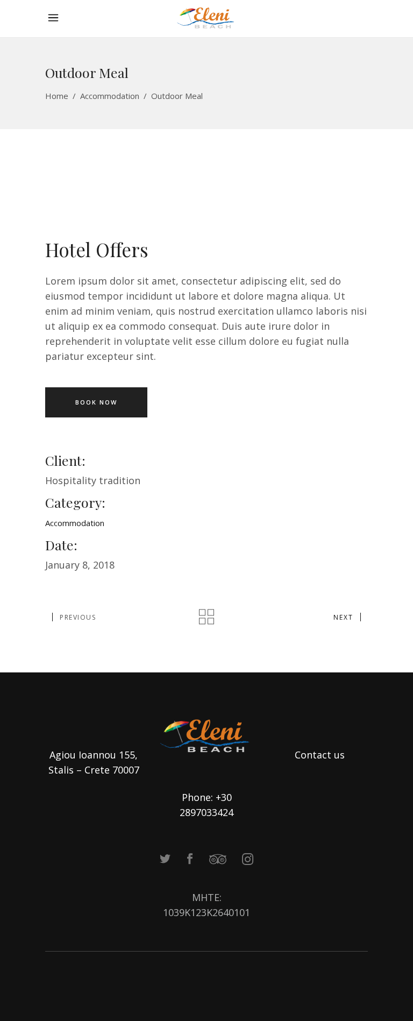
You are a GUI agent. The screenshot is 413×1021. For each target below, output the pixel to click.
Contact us (320, 754)
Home (56, 95)
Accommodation (109, 95)
